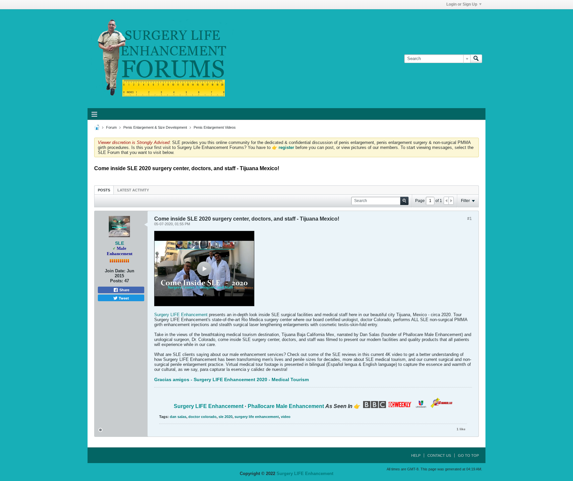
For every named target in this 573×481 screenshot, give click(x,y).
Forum (111, 127)
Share (123, 290)
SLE (119, 243)
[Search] (476, 58)
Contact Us (439, 455)
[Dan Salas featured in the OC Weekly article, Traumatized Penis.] (400, 406)
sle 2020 (225, 417)
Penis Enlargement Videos (215, 127)
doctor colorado (202, 417)
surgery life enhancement (256, 417)
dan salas (178, 417)
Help (415, 455)
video (285, 417)
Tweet (123, 298)
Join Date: (115, 270)
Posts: (116, 280)
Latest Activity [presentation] (133, 190)
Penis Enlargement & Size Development (155, 127)
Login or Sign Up (461, 4)
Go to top (468, 455)
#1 (469, 218)
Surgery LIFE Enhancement (181, 314)
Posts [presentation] (104, 190)
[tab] (104, 189)
